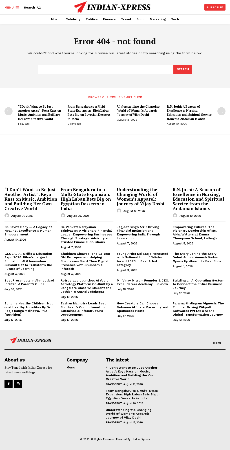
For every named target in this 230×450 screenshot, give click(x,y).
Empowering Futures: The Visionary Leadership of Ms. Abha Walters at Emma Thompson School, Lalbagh (195, 232)
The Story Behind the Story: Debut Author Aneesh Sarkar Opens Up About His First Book (197, 257)
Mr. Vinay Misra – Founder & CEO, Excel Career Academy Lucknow (143, 282)
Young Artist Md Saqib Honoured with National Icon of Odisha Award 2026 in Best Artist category (142, 259)
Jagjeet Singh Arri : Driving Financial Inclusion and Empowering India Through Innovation (138, 232)
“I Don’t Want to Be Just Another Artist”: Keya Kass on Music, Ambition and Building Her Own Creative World (39, 112)
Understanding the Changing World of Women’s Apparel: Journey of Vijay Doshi (138, 110)
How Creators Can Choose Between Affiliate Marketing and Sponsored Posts (142, 307)
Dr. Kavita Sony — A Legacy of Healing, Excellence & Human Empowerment (28, 230)
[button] (33, 7)
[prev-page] (8, 111)
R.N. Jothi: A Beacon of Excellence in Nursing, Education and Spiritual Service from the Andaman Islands (189, 112)
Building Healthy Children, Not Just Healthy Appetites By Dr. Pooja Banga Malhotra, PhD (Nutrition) (28, 308)
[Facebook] (8, 384)
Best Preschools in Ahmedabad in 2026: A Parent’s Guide (29, 282)
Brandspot (114, 384)
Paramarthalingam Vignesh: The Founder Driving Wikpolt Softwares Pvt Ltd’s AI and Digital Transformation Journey (198, 308)
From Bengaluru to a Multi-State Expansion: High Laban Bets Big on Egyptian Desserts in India (89, 112)
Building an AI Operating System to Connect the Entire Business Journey (198, 284)
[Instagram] (18, 384)
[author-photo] (7, 215)
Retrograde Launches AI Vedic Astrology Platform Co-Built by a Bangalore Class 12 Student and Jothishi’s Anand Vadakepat (87, 286)
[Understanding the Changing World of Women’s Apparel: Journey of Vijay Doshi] (143, 165)
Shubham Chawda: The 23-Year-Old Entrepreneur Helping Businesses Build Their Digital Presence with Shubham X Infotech (86, 261)
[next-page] (221, 111)
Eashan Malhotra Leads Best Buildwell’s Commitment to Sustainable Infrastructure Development (83, 308)
